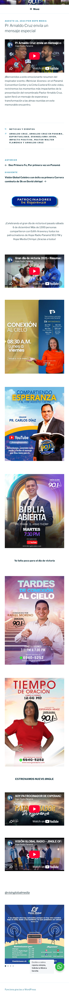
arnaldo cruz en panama (46, 134)
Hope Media (39, 21)
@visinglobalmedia (17, 892)
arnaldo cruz (18, 134)
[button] (5, 966)
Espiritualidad (19, 137)
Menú (36, 9)
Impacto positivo (21, 140)
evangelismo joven (43, 137)
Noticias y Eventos (22, 129)
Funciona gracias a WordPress (20, 989)
